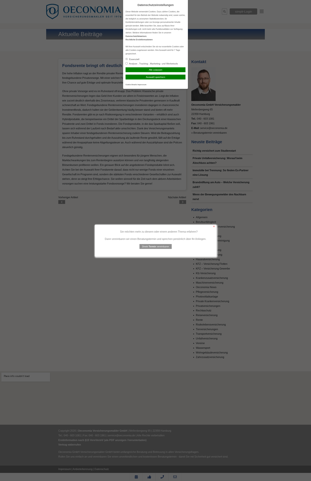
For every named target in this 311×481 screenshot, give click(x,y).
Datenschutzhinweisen (136, 36)
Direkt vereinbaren (155, 246)
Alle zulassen (155, 69)
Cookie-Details (131, 84)
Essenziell (133, 59)
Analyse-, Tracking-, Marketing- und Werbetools (153, 63)
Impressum (142, 84)
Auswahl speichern (155, 77)
